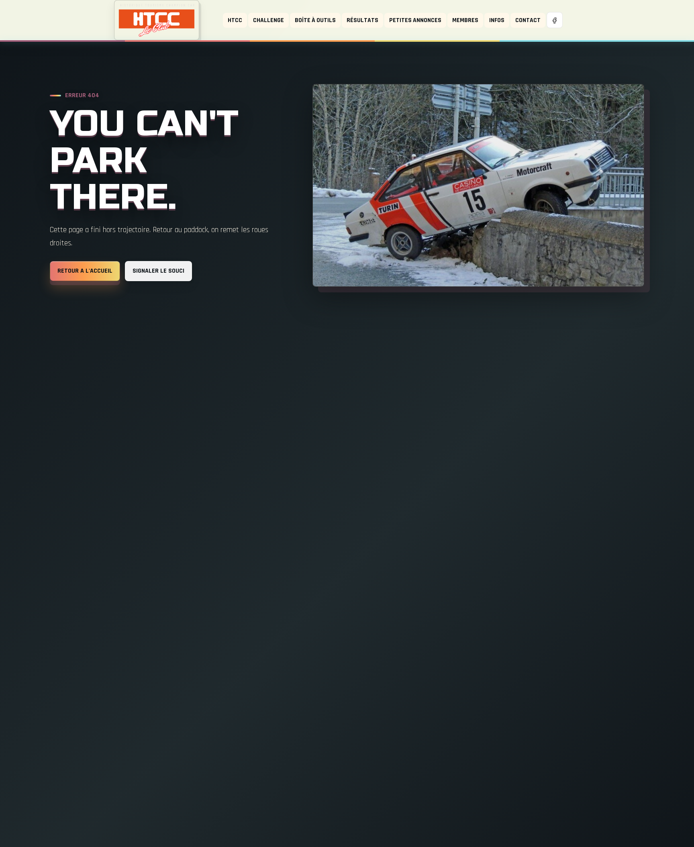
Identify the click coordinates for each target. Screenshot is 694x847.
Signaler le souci (158, 271)
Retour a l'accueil (84, 271)
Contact (528, 20)
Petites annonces (415, 20)
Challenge (268, 20)
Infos (496, 20)
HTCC (235, 20)
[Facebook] (555, 20)
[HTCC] (156, 20)
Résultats (362, 20)
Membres (465, 20)
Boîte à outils (315, 20)
